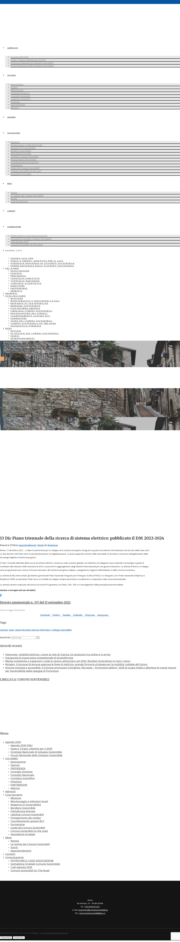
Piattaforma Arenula (23, 811)
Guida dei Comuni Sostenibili (28, 827)
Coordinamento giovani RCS (27, 821)
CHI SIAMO (11, 758)
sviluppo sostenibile (62, 630)
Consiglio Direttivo (22, 771)
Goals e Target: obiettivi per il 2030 (31, 748)
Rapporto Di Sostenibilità (26, 804)
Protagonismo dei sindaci (26, 817)
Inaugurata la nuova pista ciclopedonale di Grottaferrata (39, 657)
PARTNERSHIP (19, 785)
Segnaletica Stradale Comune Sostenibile (35, 864)
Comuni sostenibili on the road (29, 831)
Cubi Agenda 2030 (21, 867)
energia (4, 630)
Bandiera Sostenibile (23, 808)
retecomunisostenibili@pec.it (92, 913)
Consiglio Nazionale (22, 775)
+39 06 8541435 (92, 906)
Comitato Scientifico (23, 778)
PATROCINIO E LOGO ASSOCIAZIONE (32, 860)
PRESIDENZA (18, 768)
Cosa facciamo (14, 794)
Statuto (15, 765)
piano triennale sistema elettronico (33, 630)
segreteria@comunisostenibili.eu (93, 910)
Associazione (18, 762)
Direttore (16, 781)
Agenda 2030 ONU (21, 745)
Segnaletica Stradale (23, 834)
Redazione (53, 545)
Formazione (18, 824)
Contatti (10, 854)
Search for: (5, 637)
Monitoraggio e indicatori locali (29, 801)
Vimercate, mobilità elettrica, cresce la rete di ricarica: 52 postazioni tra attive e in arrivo (58, 654)
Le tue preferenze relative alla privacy (54, 933)
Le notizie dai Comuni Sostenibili (30, 844)
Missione (16, 798)
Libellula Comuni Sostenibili (27, 814)
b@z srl (36, 933)
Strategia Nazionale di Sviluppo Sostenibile (36, 752)
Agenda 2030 (13, 742)
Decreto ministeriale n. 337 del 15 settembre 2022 (35, 602)
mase (11, 630)
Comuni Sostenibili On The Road (30, 870)
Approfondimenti (27, 545)
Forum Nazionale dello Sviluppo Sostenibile (36, 755)
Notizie (40, 545)
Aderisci (15, 788)
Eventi (14, 847)
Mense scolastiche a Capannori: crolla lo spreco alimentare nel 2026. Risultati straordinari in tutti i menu (67, 661)
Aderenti (10, 791)
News (8, 837)
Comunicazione (14, 857)
